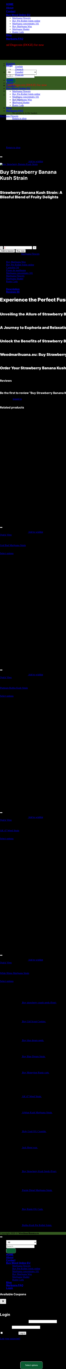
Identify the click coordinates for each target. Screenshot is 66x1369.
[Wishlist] (1, 156)
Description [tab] (13, 289)
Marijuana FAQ (14, 38)
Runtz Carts (18, 32)
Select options (7, 553)
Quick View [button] (6, 534)
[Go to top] (1, 1236)
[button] (9, 65)
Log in (22, 1333)
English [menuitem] (19, 66)
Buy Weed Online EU (18, 15)
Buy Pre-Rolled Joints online (26, 21)
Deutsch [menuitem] (19, 69)
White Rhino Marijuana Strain (14, 973)
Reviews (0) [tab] (12, 292)
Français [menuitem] (19, 75)
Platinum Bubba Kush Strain (14, 688)
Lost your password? (10, 1338)
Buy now (20, 251)
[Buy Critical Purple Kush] (13, 150)
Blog (9, 35)
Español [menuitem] (19, 72)
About (9, 8)
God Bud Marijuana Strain (13, 545)
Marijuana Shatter (20, 29)
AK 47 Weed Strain (9, 830)
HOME (10, 4)
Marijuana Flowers (21, 18)
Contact (10, 11)
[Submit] (11, 1250)
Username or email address (14, 1321)
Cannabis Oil (12, 267)
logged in (17, 399)
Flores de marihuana (16, 270)
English (11, 63)
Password (5, 1327)
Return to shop (19, 118)
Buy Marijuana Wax (22, 26)
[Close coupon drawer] (3, 1301)
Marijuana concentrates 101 (25, 23)
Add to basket (7, 251)
